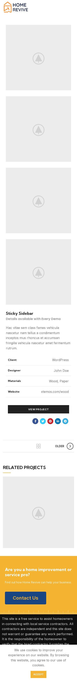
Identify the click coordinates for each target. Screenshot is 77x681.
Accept (38, 674)
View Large (71, 480)
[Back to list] (38, 446)
